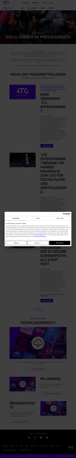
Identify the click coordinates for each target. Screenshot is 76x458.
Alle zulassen (59, 242)
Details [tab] (38, 218)
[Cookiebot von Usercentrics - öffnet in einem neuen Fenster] (63, 214)
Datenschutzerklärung (39, 236)
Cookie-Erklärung (39, 234)
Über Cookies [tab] (60, 218)
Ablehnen (16, 242)
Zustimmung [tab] (15, 218)
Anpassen (37, 242)
